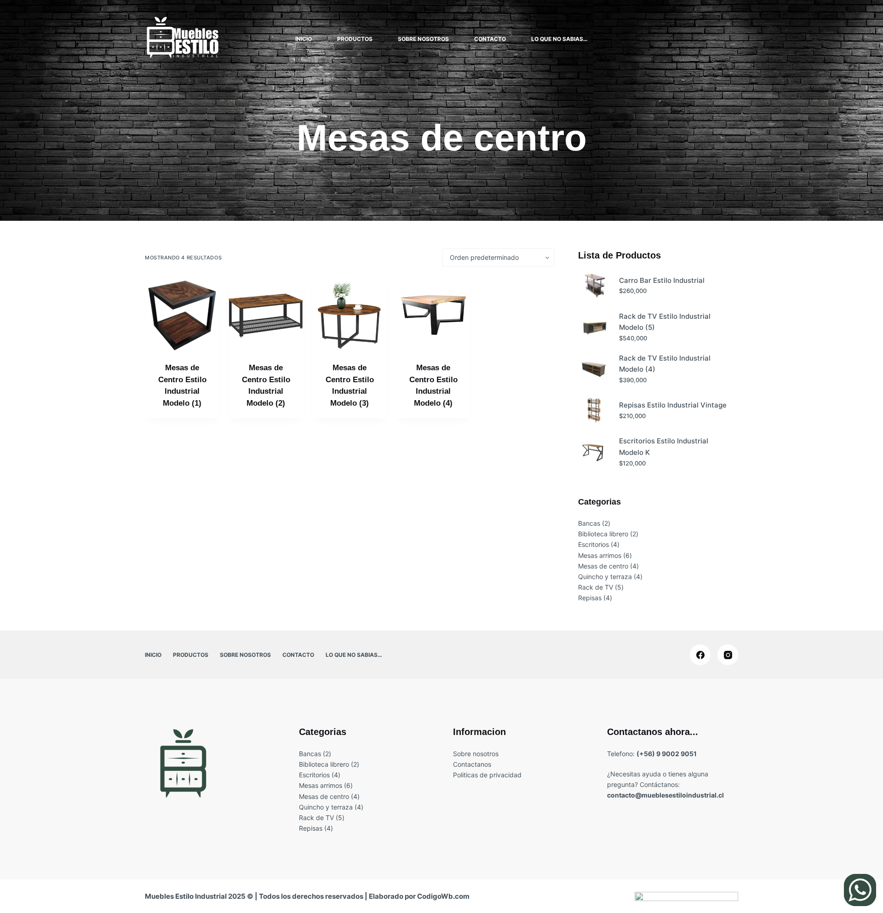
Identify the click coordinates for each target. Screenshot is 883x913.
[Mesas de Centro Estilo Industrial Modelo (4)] (433, 315)
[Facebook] (700, 654)
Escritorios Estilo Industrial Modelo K (663, 446)
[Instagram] (727, 654)
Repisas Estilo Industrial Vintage (673, 405)
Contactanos (472, 764)
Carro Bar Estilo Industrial (662, 280)
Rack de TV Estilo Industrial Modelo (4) (665, 364)
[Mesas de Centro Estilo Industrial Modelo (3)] (349, 315)
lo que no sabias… (559, 38)
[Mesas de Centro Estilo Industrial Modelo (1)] (182, 315)
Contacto (490, 38)
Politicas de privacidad (487, 775)
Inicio (303, 38)
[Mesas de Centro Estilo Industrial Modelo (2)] (266, 315)
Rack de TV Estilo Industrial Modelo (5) (665, 322)
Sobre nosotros (423, 38)
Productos (355, 38)
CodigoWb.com (443, 896)
